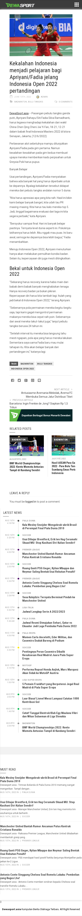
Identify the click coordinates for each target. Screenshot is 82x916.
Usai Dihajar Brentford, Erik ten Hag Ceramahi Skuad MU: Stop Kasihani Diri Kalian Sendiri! (49, 541)
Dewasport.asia (11, 909)
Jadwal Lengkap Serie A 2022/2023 (43, 611)
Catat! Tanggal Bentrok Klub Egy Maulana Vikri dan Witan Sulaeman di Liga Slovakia (50, 714)
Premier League (31, 549)
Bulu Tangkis (35, 102)
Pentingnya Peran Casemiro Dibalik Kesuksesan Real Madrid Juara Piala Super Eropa (48, 655)
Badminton (20, 102)
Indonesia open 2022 (22, 369)
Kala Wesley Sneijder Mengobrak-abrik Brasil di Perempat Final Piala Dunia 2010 (49, 526)
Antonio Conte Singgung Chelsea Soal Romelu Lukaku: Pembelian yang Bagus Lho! (50, 584)
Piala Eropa (28, 633)
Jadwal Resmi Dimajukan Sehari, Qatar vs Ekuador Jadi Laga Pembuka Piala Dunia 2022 (49, 624)
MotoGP (27, 665)
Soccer (26, 535)
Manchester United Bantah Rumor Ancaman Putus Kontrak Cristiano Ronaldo (48, 555)
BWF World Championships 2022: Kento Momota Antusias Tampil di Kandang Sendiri (27, 467)
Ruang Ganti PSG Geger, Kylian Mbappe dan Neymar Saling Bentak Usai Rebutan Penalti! (48, 570)
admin (44, 97)
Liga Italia (28, 607)
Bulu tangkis (44, 364)
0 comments (65, 102)
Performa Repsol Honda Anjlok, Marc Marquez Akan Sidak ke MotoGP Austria (50, 671)
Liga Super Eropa (32, 680)
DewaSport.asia (19, 113)
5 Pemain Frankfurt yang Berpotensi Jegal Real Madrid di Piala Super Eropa (50, 685)
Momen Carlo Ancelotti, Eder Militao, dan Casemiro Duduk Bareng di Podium (47, 638)
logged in (30, 501)
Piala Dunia (28, 521)
